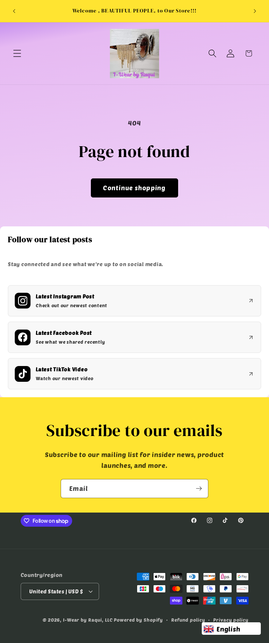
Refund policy (188, 620)
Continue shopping (134, 188)
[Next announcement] (255, 11)
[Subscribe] (199, 488)
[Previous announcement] (14, 11)
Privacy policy (230, 620)
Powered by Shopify (138, 620)
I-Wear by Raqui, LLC (88, 620)
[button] (17, 53)
